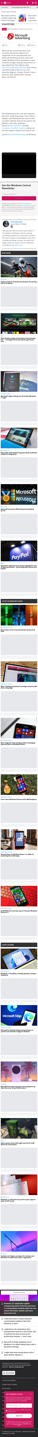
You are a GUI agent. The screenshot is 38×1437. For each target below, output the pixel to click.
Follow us (22, 45)
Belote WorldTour (14, 126)
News (4, 29)
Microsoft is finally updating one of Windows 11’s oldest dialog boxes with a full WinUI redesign (20, 1344)
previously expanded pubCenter (14, 67)
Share (6, 45)
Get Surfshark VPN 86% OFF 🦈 (21, 7)
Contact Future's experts (9, 1384)
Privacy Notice (26, 205)
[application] (19, 164)
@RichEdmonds (17, 245)
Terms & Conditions (17, 1424)
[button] (36, 3)
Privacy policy (6, 1388)
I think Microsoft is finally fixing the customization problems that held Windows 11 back (18, 1321)
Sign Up (19, 1416)
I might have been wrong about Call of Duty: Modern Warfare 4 (19, 1354)
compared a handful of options (14, 128)
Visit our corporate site (16, 1367)
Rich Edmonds (13, 29)
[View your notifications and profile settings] (27, 3)
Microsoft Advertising (16, 134)
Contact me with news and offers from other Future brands (19, 1410)
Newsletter (32, 45)
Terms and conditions (9, 1380)
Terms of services (24, 203)
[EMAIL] (12, 226)
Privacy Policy (25, 1422)
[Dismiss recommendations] (35, 12)
